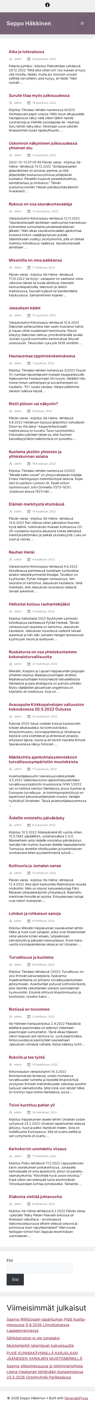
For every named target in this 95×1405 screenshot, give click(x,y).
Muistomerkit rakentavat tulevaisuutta (40, 1345)
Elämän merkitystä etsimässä (36, 504)
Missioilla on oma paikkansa (35, 260)
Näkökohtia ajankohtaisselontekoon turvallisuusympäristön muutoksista (43, 759)
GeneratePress (76, 1398)
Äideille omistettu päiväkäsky (37, 818)
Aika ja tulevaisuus (26, 51)
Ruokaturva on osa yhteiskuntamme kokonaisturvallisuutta (43, 654)
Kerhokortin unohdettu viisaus (37, 1149)
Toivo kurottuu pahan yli (32, 1105)
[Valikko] (82, 23)
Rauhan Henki (22, 552)
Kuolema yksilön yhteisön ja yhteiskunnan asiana (35, 454)
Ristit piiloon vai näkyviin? (33, 403)
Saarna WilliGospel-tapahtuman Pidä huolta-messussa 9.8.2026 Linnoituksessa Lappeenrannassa (46, 1325)
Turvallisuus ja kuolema (31, 957)
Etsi (10, 1260)
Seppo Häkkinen (29, 23)
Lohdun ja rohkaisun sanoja (35, 913)
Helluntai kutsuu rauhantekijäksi (39, 604)
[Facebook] (47, 6)
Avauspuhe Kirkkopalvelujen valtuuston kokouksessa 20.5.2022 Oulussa (46, 706)
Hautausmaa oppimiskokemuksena (42, 356)
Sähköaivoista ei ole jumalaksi (33, 1338)
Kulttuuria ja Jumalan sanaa (35, 865)
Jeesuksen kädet (25, 308)
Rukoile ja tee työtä (27, 1057)
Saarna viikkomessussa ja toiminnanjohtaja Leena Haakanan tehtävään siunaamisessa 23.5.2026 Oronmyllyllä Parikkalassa (45, 1371)
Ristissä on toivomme (29, 1009)
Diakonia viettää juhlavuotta (35, 1196)
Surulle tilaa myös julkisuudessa (39, 95)
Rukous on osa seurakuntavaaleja (40, 204)
